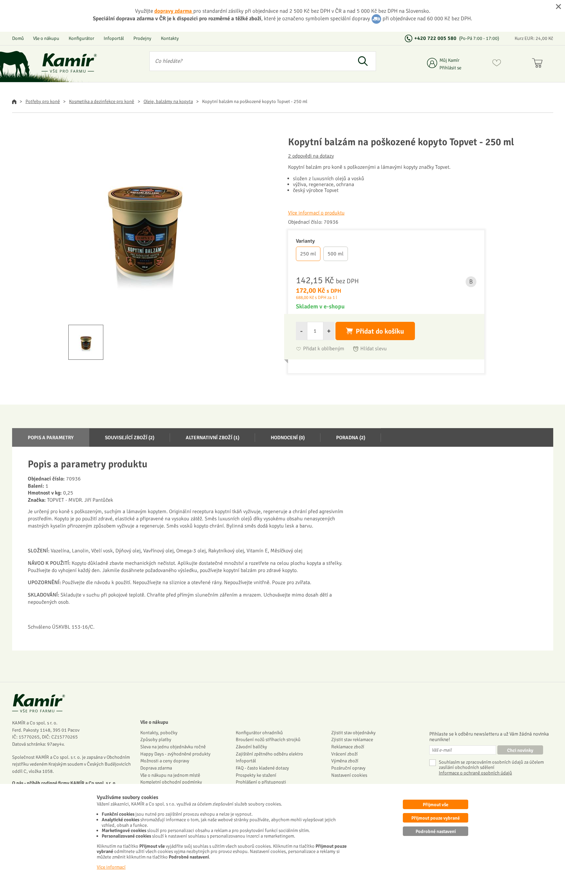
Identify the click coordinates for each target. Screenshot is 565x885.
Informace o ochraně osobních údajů (475, 773)
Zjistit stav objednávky (353, 733)
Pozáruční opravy (348, 768)
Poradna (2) (350, 438)
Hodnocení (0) (288, 438)
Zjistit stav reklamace (352, 739)
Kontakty (170, 38)
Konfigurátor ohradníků (259, 733)
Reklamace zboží (347, 747)
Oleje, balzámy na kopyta (168, 101)
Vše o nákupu (46, 38)
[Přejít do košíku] (538, 64)
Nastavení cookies (349, 775)
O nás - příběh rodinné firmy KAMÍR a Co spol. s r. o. (64, 783)
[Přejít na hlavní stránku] (69, 63)
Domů (18, 38)
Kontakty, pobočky (159, 733)
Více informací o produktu (316, 213)
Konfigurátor (81, 38)
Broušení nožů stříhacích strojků (268, 739)
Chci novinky (520, 750)
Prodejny (142, 38)
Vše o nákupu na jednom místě (170, 775)
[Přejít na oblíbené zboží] (496, 64)
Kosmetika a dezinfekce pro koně (101, 101)
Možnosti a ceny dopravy (164, 761)
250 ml (308, 254)
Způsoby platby (155, 739)
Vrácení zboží (344, 754)
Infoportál (114, 38)
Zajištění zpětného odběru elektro (269, 754)
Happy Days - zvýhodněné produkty (175, 754)
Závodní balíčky (251, 747)
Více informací (111, 867)
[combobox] (250, 61)
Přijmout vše (435, 804)
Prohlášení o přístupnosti (261, 782)
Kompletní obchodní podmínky (171, 782)
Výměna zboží (344, 761)
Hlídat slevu (373, 349)
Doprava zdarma (156, 768)
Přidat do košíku (380, 331)
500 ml (336, 254)
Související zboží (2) (129, 438)
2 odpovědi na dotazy (311, 156)
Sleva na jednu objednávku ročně (173, 747)
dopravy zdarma (173, 11)
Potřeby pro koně (43, 101)
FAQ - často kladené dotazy (262, 768)
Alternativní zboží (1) (212, 438)
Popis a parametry (51, 438)
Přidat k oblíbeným (323, 349)
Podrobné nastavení (436, 831)
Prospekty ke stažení (256, 775)
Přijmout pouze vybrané (435, 818)
